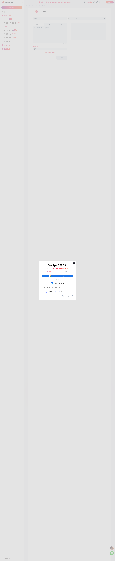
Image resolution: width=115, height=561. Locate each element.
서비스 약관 (58, 291)
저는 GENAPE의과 (58, 292)
